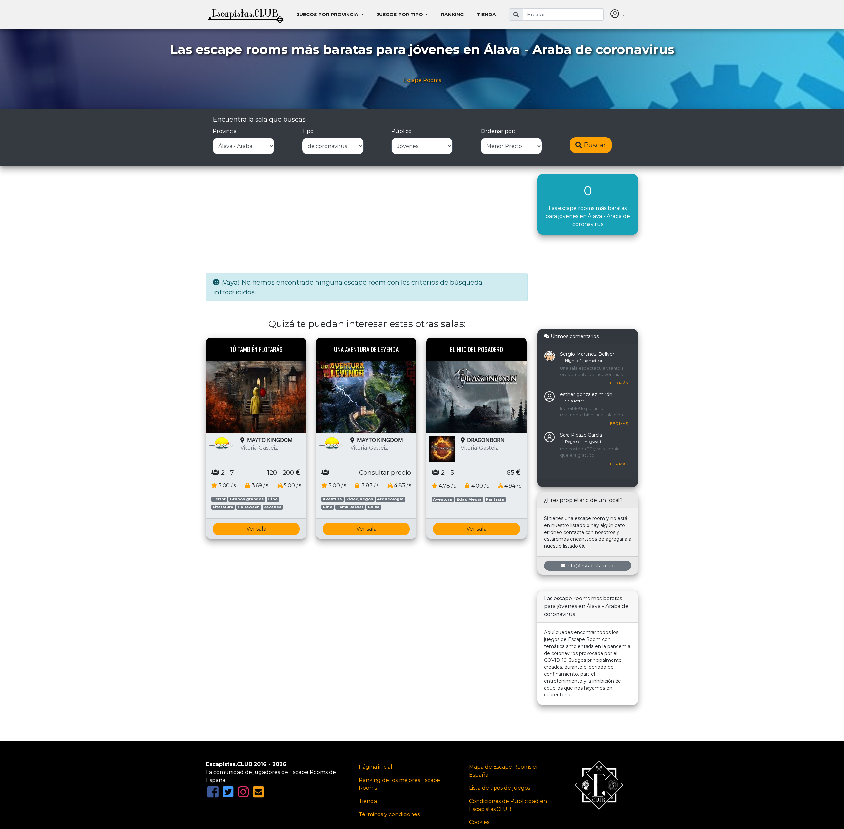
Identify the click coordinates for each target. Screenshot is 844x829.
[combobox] (563, 14)
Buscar (594, 145)
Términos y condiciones (389, 814)
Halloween (249, 507)
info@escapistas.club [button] (591, 565)
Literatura (223, 507)
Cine (273, 499)
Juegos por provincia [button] (328, 14)
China (374, 507)
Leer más (618, 383)
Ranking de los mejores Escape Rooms (399, 784)
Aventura (332, 499)
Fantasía (495, 499)
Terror (219, 499)
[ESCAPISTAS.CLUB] (245, 14)
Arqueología (390, 499)
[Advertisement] (367, 220)
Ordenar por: (498, 131)
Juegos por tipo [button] (400, 14)
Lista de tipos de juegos (499, 788)
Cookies (479, 822)
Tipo (308, 131)
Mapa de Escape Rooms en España (504, 771)
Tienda (486, 14)
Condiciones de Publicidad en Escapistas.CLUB (508, 805)
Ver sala (256, 529)
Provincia (225, 131)
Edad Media (469, 499)
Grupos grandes (247, 499)
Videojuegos (359, 499)
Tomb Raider (350, 507)
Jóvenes (272, 507)
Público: (402, 131)
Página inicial (375, 767)
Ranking (452, 14)
